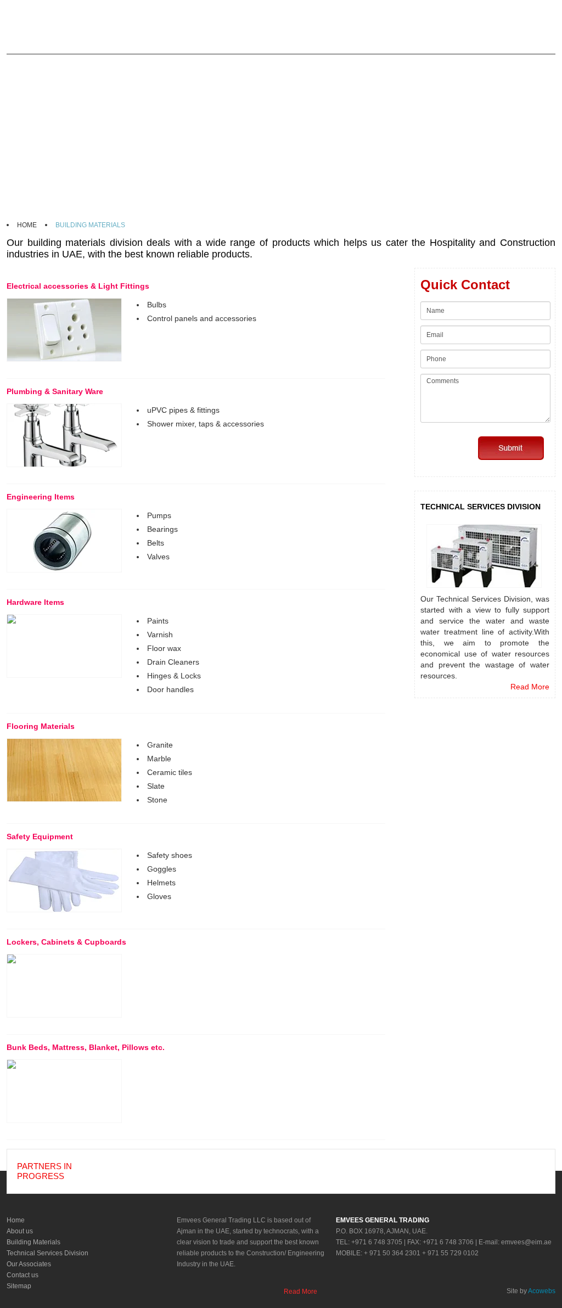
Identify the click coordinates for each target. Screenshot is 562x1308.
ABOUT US (71, 65)
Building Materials (33, 1242)
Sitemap (19, 1286)
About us (20, 1231)
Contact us (22, 1275)
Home (16, 1220)
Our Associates (29, 1264)
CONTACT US (449, 65)
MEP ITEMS (287, 65)
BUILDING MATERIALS (146, 65)
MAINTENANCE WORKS (366, 65)
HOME (25, 65)
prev (96, 1175)
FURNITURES (226, 65)
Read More (529, 686)
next (123, 1175)
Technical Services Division (47, 1253)
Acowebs (541, 1291)
